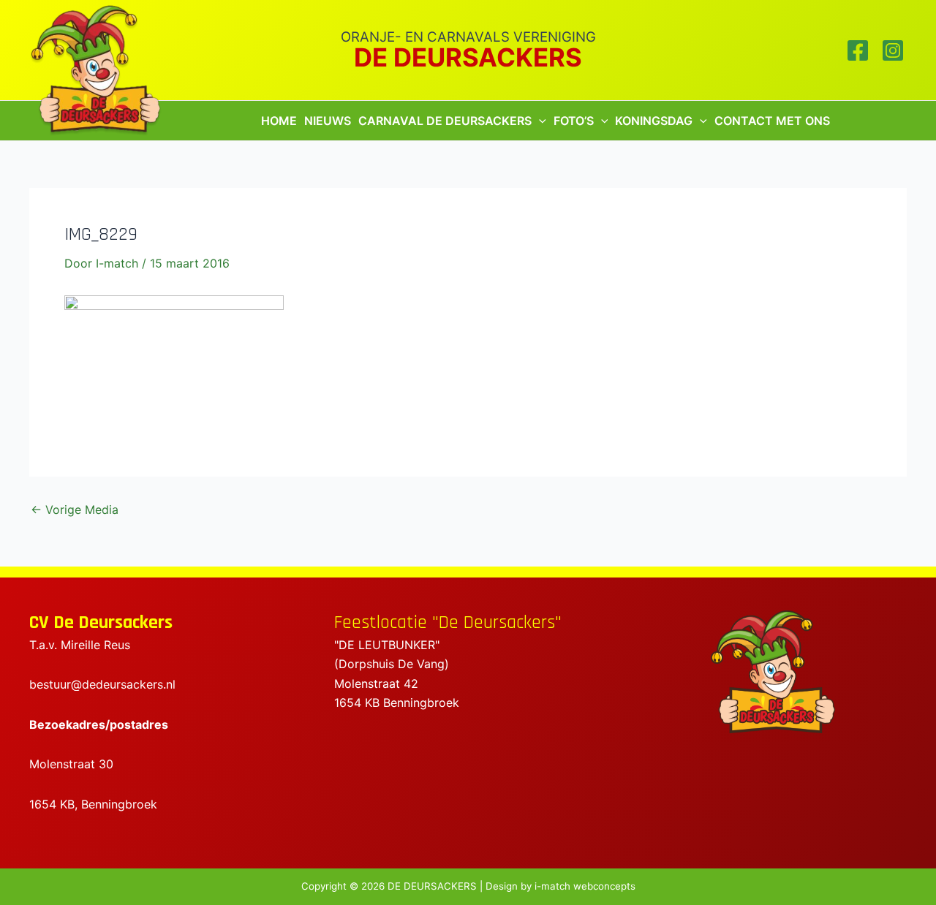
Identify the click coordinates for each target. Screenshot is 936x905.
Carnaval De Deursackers (445, 120)
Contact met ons (772, 120)
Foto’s (574, 120)
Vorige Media (74, 509)
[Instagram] (893, 50)
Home (279, 120)
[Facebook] (858, 50)
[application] (539, 121)
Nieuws (327, 120)
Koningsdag (653, 120)
